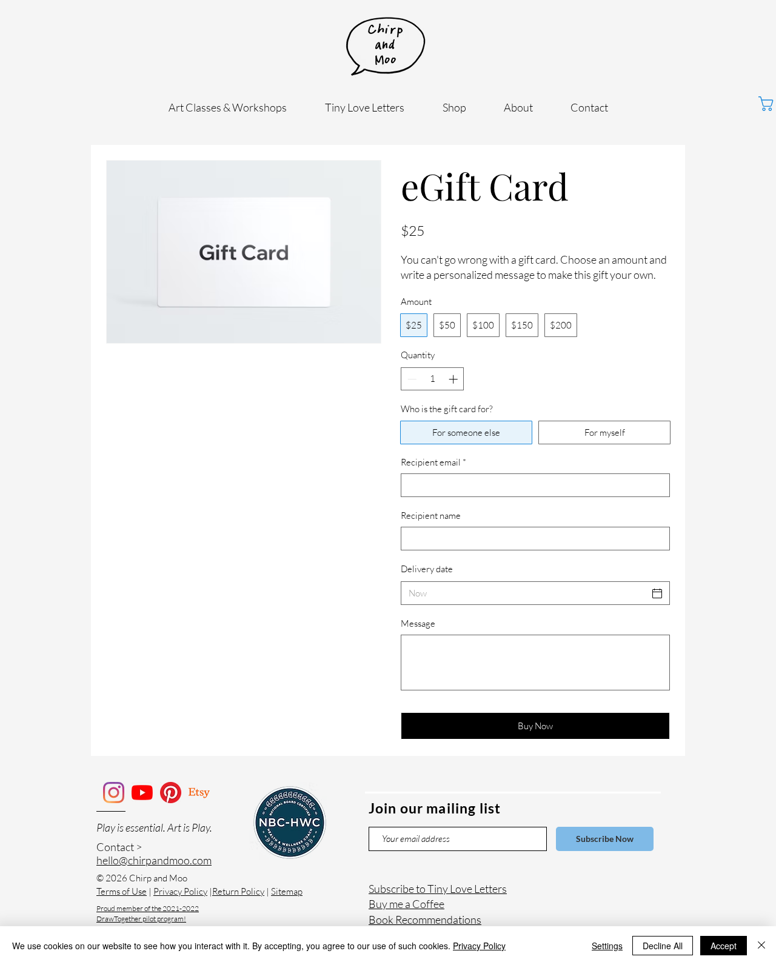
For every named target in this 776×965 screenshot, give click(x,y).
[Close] (761, 945)
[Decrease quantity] (411, 379)
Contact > (119, 846)
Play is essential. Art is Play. (154, 827)
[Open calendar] (657, 593)
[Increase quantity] (454, 379)
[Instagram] (113, 792)
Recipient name (431, 515)
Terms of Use (121, 891)
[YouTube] (142, 792)
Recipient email (433, 462)
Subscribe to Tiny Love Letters (438, 888)
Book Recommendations (425, 919)
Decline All (663, 946)
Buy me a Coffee (406, 903)
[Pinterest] (170, 792)
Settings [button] (607, 946)
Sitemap (287, 891)
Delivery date (427, 569)
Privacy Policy (180, 891)
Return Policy (238, 891)
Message (418, 623)
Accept (724, 946)
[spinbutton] (432, 379)
